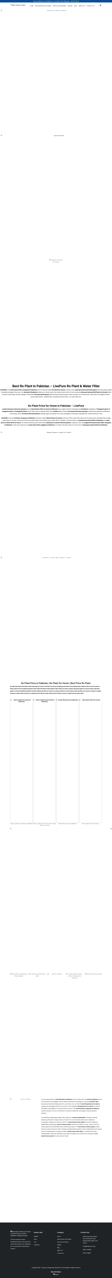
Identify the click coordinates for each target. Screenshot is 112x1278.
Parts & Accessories (62, 1242)
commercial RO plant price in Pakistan (83, 1120)
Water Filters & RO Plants (43, 6)
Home (31, 6)
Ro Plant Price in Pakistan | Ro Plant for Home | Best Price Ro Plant (55, 683)
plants (35, 392)
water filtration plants (61, 394)
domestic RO (28, 392)
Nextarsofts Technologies (62, 1267)
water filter (89, 390)
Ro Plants (85, 409)
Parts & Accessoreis (59, 6)
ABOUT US (82, 6)
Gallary (69, 6)
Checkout (37, 1245)
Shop (35, 1239)
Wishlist (36, 1236)
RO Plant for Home (100, 392)
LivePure (68, 390)
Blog (75, 6)
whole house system (47, 1136)
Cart (35, 1242)
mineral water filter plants (76, 1122)
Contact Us (90, 6)
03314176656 (74, 1)
